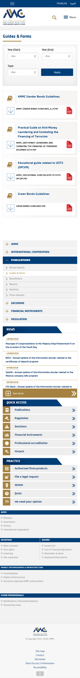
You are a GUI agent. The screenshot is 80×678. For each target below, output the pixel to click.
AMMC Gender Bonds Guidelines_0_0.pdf (37, 108)
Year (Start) (14, 50)
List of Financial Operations (58, 550)
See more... (19, 393)
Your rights (9, 550)
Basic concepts (11, 546)
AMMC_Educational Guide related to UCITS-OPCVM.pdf (38, 177)
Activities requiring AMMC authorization (23, 581)
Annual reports (17, 268)
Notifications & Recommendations (21, 601)
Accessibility (40, 667)
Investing (8, 554)
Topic (11, 66)
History (7, 526)
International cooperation (30, 252)
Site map (40, 651)
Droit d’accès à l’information (40, 663)
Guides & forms (17, 273)
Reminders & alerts (54, 554)
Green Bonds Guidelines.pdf (31, 206)
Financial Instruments (26, 311)
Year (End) (47, 50)
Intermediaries (11, 574)
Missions (8, 518)
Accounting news (12, 605)
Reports (13, 284)
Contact (40, 655)
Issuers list (49, 546)
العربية (73, 4)
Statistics (14, 289)
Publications (20, 260)
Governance (9, 522)
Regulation (19, 319)
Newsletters (15, 279)
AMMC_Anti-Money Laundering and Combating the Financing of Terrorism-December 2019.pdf (37, 146)
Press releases (16, 295)
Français (62, 4)
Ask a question (11, 557)
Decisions (17, 303)
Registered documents (55, 557)
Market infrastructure (14, 577)
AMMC (14, 244)
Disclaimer (40, 659)
